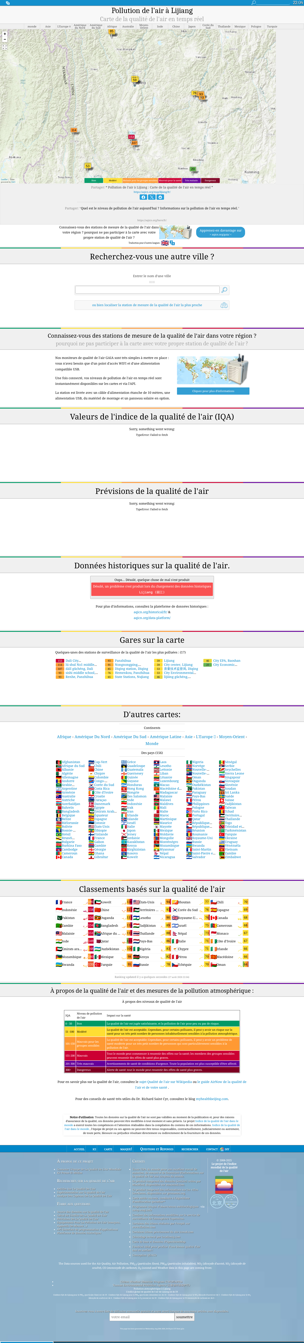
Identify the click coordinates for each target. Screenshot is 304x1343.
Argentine (66, 788)
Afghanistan (68, 762)
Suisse (226, 800)
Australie (65, 796)
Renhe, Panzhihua (76, 677)
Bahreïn (65, 807)
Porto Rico (196, 811)
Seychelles (230, 769)
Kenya (129, 845)
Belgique (65, 815)
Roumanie (197, 834)
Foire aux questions (73, 1203)
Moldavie (164, 834)
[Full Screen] (4, 47)
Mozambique (166, 845)
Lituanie (163, 777)
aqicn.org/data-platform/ (152, 618)
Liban (161, 773)
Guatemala (132, 769)
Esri (13, 181)
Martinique (165, 819)
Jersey (128, 834)
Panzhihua (119, 660)
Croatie (96, 796)
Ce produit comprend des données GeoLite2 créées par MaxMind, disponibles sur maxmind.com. (166, 1182)
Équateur (98, 815)
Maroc (161, 815)
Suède (226, 796)
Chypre (96, 773)
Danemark (99, 804)
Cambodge (67, 849)
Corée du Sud (101, 785)
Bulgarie (65, 842)
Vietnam (228, 849)
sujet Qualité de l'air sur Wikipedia (166, 1082)
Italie (128, 826)
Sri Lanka (229, 792)
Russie (194, 842)
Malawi (162, 800)
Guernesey (132, 773)
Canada (64, 857)
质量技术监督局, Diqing (177, 668)
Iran (127, 811)
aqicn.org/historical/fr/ (150, 612)
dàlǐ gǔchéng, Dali (75, 668)
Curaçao (97, 800)
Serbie (227, 766)
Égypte (96, 807)
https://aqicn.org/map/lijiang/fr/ (152, 192)
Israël (128, 823)
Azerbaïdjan (68, 804)
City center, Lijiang (175, 664)
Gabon (96, 842)
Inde (127, 800)
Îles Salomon (134, 796)
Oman (193, 777)
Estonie (96, 823)
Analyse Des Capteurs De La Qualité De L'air (84, 1195)
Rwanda (195, 845)
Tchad (226, 811)
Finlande (98, 834)
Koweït (129, 857)
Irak (127, 807)
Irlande (129, 815)
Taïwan (227, 807)
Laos (160, 762)
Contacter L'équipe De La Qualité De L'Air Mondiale (89, 1169)
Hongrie (130, 792)
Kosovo (129, 853)
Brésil (63, 834)
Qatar (193, 819)
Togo (225, 823)
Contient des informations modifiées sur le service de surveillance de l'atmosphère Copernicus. (166, 1216)
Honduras (131, 785)
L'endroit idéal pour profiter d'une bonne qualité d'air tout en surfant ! (166, 1248)
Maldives (163, 804)
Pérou (193, 800)
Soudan (227, 788)
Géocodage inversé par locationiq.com (156, 1236)
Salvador (195, 857)
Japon (128, 830)
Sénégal (228, 762)
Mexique (163, 830)
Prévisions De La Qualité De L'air (77, 1219)
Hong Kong (132, 788)
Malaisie (163, 796)
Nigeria (194, 762)
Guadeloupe (133, 766)
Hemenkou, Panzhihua (128, 673)
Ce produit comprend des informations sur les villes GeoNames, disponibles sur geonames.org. (165, 1191)
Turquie (228, 834)
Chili (94, 766)
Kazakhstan (133, 842)
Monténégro (166, 842)
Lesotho (162, 766)
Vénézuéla (229, 845)
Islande (129, 819)
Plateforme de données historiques (79, 1233)
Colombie (98, 777)
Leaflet (4, 179)
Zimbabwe (230, 857)
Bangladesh (67, 811)
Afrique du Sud (70, 766)
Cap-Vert (97, 762)
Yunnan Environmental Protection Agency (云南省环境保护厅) (151, 1285)
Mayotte (163, 826)
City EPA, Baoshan (223, 660)
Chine (95, 769)
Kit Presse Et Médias (69, 1172)
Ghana (96, 853)
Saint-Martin (198, 849)
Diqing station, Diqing (128, 668)
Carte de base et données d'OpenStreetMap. (159, 1241)
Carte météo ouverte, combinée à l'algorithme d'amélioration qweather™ (161, 1199)
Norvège (195, 766)
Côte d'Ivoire (100, 792)
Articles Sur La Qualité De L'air (76, 1188)
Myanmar (164, 849)
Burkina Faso (69, 845)
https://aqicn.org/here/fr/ (152, 220)
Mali (160, 807)
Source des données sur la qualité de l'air (83, 1212)
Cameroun (66, 853)
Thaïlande (229, 819)
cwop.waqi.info (142, 1210)
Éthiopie (97, 830)
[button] (4, 34)
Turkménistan (232, 830)
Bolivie (64, 826)
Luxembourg (166, 781)
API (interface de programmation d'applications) (87, 1229)
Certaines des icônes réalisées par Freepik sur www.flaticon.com (161, 1225)
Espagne (97, 819)
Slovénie (228, 785)
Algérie (64, 773)
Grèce (128, 762)
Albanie (65, 769)
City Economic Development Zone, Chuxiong (225, 666)
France (96, 838)
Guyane (130, 781)
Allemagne (67, 777)
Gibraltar (98, 857)
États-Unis (98, 826)
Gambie (97, 845)
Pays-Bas (195, 796)
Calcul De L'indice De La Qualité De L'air (82, 1215)
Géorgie (97, 849)
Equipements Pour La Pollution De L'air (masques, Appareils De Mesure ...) (88, 1224)
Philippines (197, 804)
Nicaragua (164, 857)
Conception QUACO (144, 1255)
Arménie (65, 792)
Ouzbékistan (198, 785)
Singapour (229, 777)
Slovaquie (229, 781)
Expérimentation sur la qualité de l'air (81, 1192)
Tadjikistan (230, 804)
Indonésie (131, 804)
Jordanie (130, 838)
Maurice (163, 823)
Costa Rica (99, 788)
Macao (161, 785)
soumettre (184, 1317)
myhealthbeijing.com (212, 1099)
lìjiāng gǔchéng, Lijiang (171, 679)
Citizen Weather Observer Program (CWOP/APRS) (151, 1281)
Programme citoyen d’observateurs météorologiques (165, 1206)
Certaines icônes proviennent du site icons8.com (162, 1232)
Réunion (195, 830)
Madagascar (166, 792)
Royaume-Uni (199, 838)
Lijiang (166, 660)
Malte (161, 811)
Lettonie (163, 769)
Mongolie (164, 838)
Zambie (227, 853)
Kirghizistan (133, 849)
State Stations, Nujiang (128, 677)
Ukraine (228, 838)
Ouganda (196, 781)
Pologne (195, 807)
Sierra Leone (231, 773)
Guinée (129, 777)
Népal (161, 853)
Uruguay (228, 842)
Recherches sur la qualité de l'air (86, 1180)
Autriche (65, 800)
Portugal (195, 815)
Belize (63, 819)
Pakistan (195, 788)
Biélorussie (67, 823)
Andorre (65, 781)
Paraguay (196, 792)
